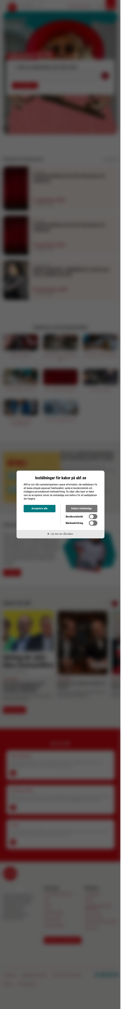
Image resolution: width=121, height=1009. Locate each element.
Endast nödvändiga (81, 508)
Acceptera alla (39, 508)
